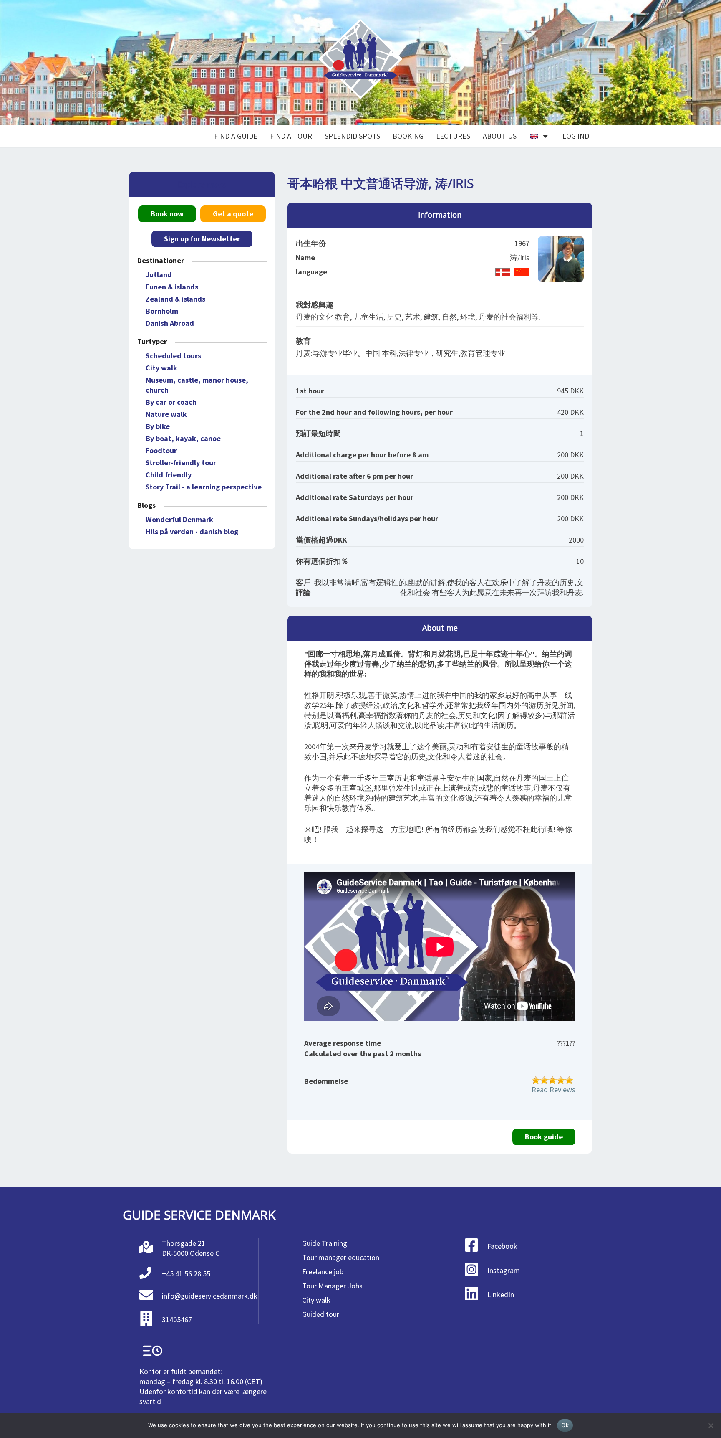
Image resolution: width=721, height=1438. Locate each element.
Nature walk (166, 414)
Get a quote (233, 213)
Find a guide (235, 136)
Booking (408, 136)
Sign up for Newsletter (202, 238)
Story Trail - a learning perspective (204, 487)
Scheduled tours (173, 355)
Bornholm (162, 311)
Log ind (575, 136)
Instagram (503, 1270)
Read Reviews (553, 1089)
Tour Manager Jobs (332, 1286)
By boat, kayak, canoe (183, 438)
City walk (161, 368)
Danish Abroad (170, 323)
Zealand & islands (175, 299)
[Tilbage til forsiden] (360, 63)
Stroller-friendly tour (181, 462)
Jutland (159, 274)
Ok (565, 1425)
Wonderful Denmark (179, 519)
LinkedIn (500, 1294)
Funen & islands (172, 287)
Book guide (544, 1136)
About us (500, 136)
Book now (167, 213)
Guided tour (320, 1314)
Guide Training (324, 1243)
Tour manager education (340, 1257)
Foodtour (161, 450)
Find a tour (291, 136)
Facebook (502, 1246)
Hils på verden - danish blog (192, 531)
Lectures (453, 136)
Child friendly (169, 474)
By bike (158, 426)
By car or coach (171, 402)
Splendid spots (352, 136)
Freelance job (322, 1271)
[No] (710, 1425)
